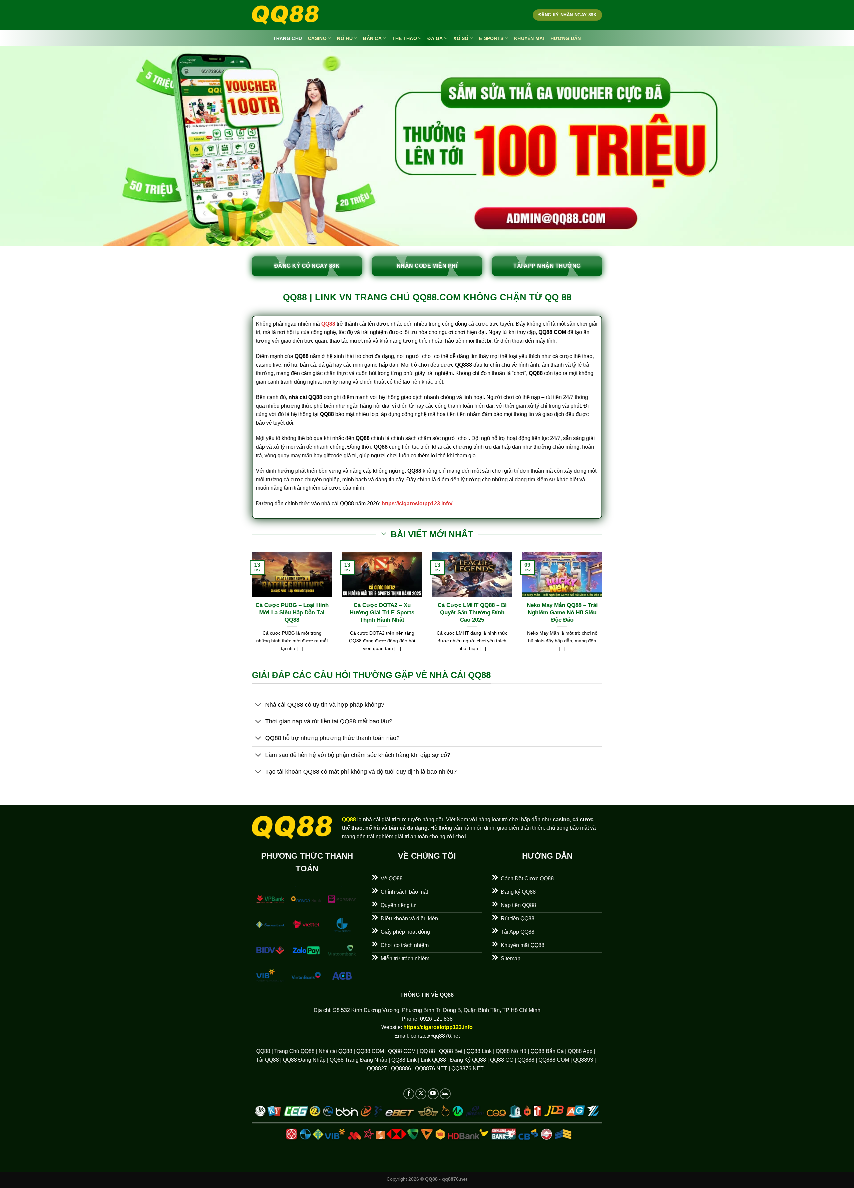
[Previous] (251, 610)
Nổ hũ (344, 38)
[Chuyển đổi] (258, 705)
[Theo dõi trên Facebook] (408, 1093)
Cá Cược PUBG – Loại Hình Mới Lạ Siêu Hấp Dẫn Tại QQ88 (292, 612)
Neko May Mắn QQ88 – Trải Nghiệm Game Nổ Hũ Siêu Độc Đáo (562, 612)
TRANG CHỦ (287, 38)
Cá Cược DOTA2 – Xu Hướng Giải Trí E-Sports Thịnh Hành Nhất (382, 612)
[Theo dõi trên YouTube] (433, 1093)
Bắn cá (372, 38)
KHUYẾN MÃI (529, 38)
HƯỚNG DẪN (565, 38)
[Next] (603, 610)
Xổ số (460, 38)
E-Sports (491, 38)
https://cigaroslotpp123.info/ (417, 503)
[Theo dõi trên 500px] (445, 1093)
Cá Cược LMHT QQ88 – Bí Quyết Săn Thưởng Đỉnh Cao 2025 (472, 612)
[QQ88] (285, 15)
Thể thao (404, 38)
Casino (317, 38)
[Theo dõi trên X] (420, 1093)
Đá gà (435, 38)
